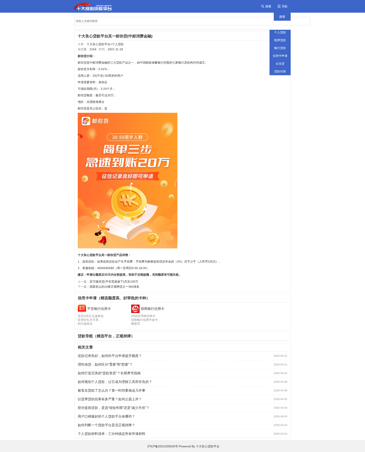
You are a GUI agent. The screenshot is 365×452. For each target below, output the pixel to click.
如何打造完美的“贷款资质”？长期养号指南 (109, 373)
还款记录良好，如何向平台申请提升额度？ (110, 356)
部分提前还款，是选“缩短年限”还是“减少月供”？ (114, 408)
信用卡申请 (280, 55)
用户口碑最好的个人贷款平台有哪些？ (106, 416)
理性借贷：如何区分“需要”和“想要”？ (105, 364)
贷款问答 (280, 71)
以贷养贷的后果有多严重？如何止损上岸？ (110, 399)
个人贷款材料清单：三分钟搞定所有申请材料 (111, 434)
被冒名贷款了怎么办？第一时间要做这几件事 (111, 390)
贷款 (119, 62)
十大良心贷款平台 (98, 44)
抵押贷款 (280, 40)
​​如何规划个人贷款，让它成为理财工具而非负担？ (115, 382)
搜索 (282, 16)
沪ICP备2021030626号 (162, 446)
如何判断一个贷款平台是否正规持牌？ (106, 425)
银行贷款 (280, 48)
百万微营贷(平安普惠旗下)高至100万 (114, 281)
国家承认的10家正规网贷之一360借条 (114, 286)
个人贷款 (280, 32)
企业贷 (280, 63)
